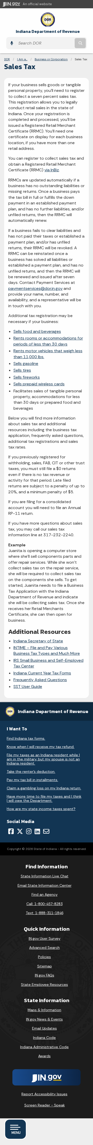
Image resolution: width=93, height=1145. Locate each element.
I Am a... (22, 59)
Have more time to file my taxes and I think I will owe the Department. (44, 798)
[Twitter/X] (20, 831)
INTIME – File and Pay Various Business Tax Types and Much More (46, 650)
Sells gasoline (25, 363)
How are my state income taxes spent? (41, 808)
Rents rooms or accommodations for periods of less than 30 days (48, 341)
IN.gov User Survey (44, 938)
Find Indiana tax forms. (26, 738)
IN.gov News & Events (44, 1019)
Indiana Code (44, 1037)
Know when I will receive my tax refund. (40, 746)
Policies (44, 957)
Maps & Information (44, 1010)
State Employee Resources (44, 984)
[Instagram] (29, 831)
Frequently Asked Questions (40, 679)
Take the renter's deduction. (31, 771)
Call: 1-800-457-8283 (44, 903)
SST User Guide (27, 686)
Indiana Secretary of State (38, 641)
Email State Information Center (45, 885)
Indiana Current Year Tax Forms (42, 673)
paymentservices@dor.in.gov (35, 288)
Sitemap (44, 966)
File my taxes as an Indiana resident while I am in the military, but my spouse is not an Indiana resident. (43, 759)
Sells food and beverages (37, 331)
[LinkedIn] (37, 831)
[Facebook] (11, 831)
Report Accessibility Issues (44, 1094)
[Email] (46, 831)
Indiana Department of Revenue (48, 31)
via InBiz (51, 170)
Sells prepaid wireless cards (39, 384)
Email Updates (44, 1028)
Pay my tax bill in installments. (32, 779)
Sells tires (22, 370)
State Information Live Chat (44, 876)
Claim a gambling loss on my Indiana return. (44, 788)
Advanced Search (44, 947)
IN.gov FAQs (44, 975)
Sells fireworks (26, 377)
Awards (44, 1056)
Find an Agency (45, 894)
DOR (7, 59)
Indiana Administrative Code (44, 1047)
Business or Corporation (51, 59)
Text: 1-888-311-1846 (44, 913)
